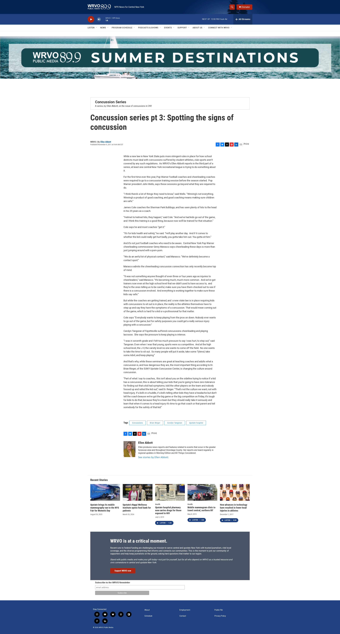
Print (246, 143)
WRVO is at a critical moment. (138, 541)
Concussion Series (110, 102)
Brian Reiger (155, 423)
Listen (91, 28)
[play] (91, 19)
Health (157, 504)
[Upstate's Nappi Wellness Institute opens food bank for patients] (137, 492)
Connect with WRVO (219, 28)
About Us (197, 28)
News (103, 28)
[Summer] (170, 57)
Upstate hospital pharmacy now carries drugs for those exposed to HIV (168, 510)
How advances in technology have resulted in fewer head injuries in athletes (233, 507)
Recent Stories (99, 480)
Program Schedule (122, 28)
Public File (218, 610)
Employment (184, 610)
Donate (245, 7)
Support (182, 28)
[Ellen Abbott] (129, 449)
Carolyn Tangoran (174, 423)
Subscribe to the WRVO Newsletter (112, 582)
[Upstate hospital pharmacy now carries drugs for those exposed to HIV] (170, 492)
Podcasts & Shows (148, 28)
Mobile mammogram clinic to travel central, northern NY (201, 509)
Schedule (148, 616)
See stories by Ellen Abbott (153, 457)
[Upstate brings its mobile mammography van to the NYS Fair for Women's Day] (105, 492)
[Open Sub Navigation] (96, 28)
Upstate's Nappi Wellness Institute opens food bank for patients (137, 507)
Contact (182, 616)
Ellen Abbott (105, 142)
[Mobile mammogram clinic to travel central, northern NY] (202, 492)
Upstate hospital (196, 423)
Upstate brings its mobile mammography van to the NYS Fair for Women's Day (104, 507)
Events (168, 28)
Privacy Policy (220, 616)
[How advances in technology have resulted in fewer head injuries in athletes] (235, 492)
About (147, 610)
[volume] (99, 19)
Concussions (137, 423)
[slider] (103, 19)
